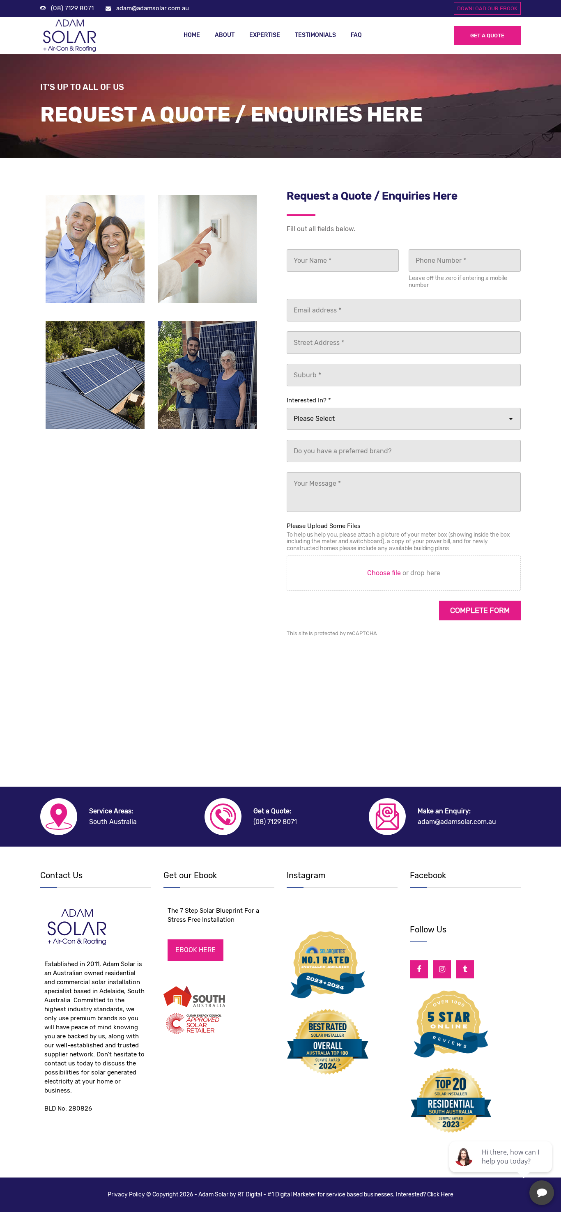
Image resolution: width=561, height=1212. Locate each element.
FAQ (356, 35)
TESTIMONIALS (315, 35)
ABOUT (225, 35)
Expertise (264, 35)
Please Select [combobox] (314, 418)
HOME (192, 35)
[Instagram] (442, 969)
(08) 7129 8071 (72, 8)
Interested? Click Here (424, 1194)
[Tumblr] (465, 969)
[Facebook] (419, 969)
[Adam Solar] (73, 35)
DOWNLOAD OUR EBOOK (487, 8)
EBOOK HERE (195, 950)
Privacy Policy (127, 1194)
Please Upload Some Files (324, 526)
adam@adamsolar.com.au (152, 8)
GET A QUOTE (487, 35)
